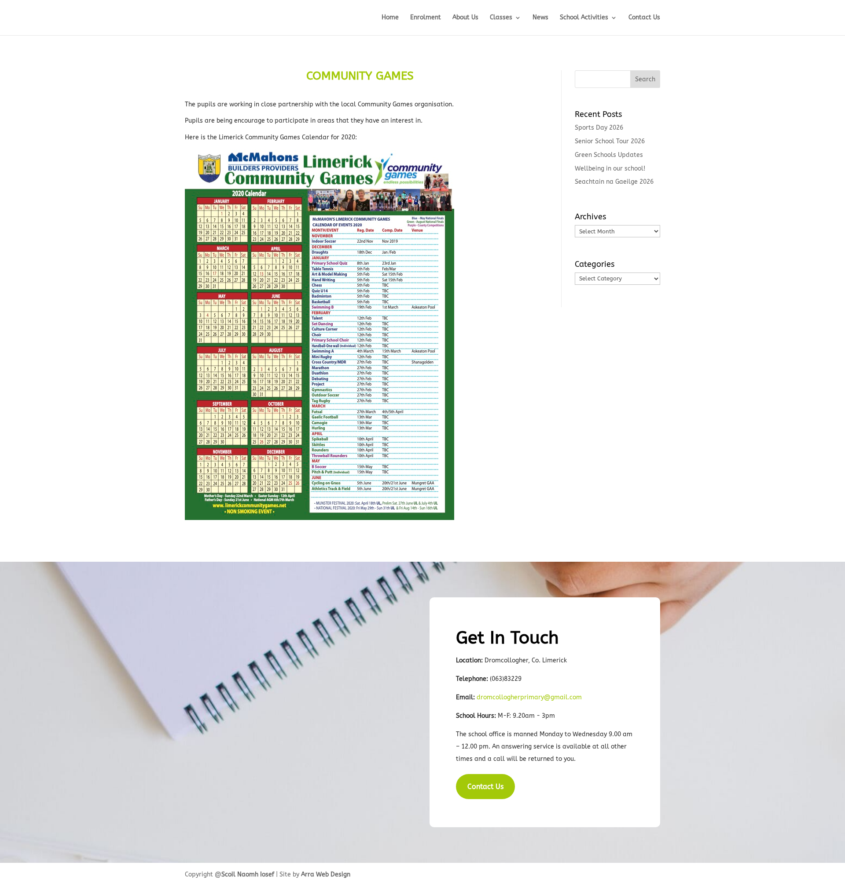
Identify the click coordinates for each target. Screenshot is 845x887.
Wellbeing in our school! (610, 168)
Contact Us (644, 18)
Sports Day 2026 (599, 127)
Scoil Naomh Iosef (247, 874)
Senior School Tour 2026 (610, 141)
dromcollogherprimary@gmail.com (529, 697)
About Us (465, 18)
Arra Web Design (325, 874)
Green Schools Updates (609, 155)
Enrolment (425, 18)
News (540, 18)
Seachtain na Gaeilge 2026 (614, 181)
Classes (501, 18)
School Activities (584, 18)
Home (390, 18)
